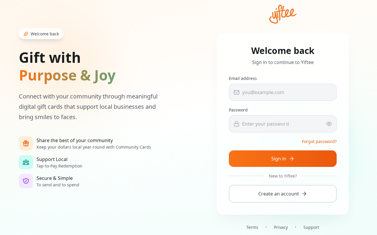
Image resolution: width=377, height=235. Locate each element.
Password (238, 110)
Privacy (281, 227)
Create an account (278, 193)
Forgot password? (319, 141)
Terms (252, 227)
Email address (243, 78)
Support (311, 227)
